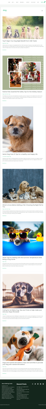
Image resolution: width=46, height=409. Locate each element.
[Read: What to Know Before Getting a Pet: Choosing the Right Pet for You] (23, 185)
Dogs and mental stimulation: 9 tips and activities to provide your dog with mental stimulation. (23, 363)
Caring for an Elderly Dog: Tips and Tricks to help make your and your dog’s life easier (22, 311)
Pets (5, 43)
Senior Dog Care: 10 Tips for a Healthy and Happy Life (20, 154)
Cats (5, 209)
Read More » (5, 49)
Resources (22, 2)
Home (9, 2)
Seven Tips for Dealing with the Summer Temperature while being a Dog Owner (22, 258)
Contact (27, 2)
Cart (38, 2)
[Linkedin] (38, 384)
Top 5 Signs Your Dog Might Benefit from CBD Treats (20, 41)
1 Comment (4, 156)
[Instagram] (33, 384)
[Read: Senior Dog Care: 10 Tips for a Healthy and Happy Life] (18, 129)
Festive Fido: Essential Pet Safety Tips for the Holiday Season (22, 92)
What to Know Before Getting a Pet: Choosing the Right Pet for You (23, 206)
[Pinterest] (43, 384)
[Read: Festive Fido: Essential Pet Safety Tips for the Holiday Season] (23, 72)
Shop (13, 2)
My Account (33, 2)
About (17, 2)
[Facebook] (40, 384)
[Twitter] (35, 384)
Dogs (3, 43)
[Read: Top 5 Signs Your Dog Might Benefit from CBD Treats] (23, 27)
